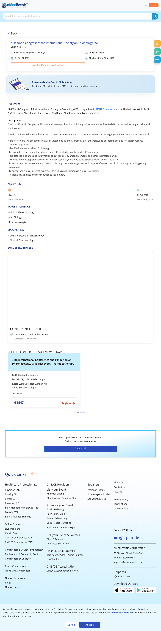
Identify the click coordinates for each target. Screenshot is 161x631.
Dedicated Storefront (58, 543)
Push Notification (56, 514)
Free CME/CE (11, 512)
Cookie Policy (121, 508)
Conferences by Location (18, 558)
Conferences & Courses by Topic (22, 554)
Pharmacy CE (12, 503)
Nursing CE (11, 494)
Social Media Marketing (59, 523)
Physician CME (12, 490)
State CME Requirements (18, 516)
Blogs (8, 582)
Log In (153, 5)
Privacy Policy (121, 499)
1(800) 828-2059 (122, 576)
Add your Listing (55, 493)
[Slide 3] (84, 412)
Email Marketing (55, 509)
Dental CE (10, 499)
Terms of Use (120, 504)
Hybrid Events (12, 533)
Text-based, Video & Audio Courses (65, 555)
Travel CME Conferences (17, 570)
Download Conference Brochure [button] (48, 65)
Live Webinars (12, 529)
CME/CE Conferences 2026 (19, 537)
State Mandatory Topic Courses (21, 507)
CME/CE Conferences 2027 (19, 542)
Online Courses (13, 524)
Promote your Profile (98, 494)
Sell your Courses (96, 499)
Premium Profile (96, 490)
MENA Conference (105, 109)
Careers (118, 492)
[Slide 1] (78, 412)
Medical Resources (15, 578)
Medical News (12, 587)
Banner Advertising (57, 518)
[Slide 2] (81, 412)
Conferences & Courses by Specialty (24, 549)
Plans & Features (55, 539)
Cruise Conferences (15, 566)
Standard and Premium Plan (62, 498)
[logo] (15, 5)
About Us (118, 482)
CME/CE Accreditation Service (62, 570)
